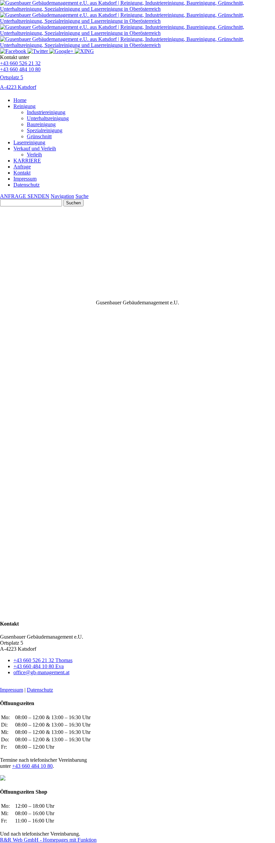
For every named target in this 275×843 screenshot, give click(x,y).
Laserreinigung (29, 142)
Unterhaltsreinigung (48, 118)
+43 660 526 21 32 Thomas (42, 660)
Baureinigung (41, 124)
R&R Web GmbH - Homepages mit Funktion (48, 840)
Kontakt (22, 173)
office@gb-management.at (41, 672)
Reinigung (24, 106)
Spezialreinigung (44, 130)
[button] (137, 283)
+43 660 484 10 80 (20, 69)
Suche (82, 196)
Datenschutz (26, 185)
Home (19, 100)
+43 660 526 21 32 (20, 63)
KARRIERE (27, 160)
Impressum (25, 179)
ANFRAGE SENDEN (24, 196)
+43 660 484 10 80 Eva (38, 666)
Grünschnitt (39, 136)
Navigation (62, 196)
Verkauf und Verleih (34, 148)
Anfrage (22, 166)
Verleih (34, 154)
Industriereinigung (46, 112)
